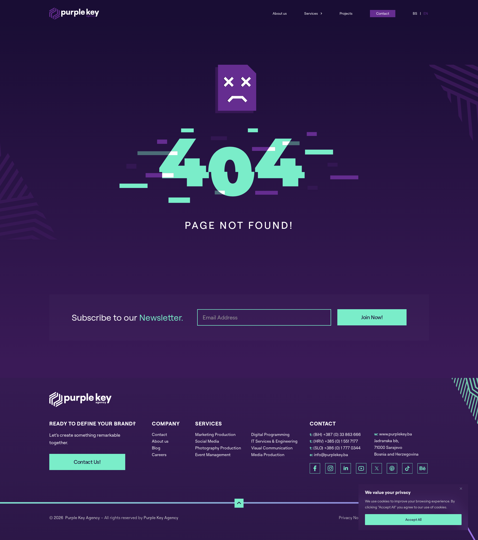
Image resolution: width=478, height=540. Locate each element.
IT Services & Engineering (274, 441)
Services (311, 13)
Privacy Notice (352, 517)
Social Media (207, 441)
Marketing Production (215, 434)
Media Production (267, 454)
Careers (159, 454)
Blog (156, 447)
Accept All (413, 519)
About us (280, 13)
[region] (413, 507)
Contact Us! (87, 462)
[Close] (463, 488)
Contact (382, 13)
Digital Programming (270, 434)
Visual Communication (272, 447)
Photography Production (218, 447)
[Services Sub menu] (321, 13)
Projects (346, 13)
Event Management (213, 454)
